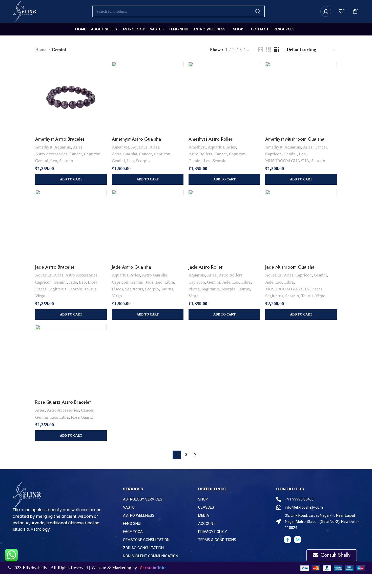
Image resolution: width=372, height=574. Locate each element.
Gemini (41, 160)
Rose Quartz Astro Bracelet (63, 402)
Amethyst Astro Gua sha (136, 139)
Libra (92, 282)
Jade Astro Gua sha (131, 267)
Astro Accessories (51, 154)
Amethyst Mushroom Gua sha (294, 139)
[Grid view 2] (260, 49)
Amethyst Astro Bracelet (59, 139)
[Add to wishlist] (103, 93)
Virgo (40, 295)
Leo (53, 160)
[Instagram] (297, 539)
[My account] (326, 11)
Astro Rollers (200, 154)
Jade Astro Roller (206, 267)
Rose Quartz (82, 417)
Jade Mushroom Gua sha (290, 267)
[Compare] (103, 70)
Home (41, 49)
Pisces (40, 289)
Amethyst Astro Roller (211, 139)
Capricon (92, 154)
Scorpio (66, 160)
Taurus (90, 289)
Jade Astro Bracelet (54, 267)
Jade (73, 282)
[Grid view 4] (276, 49)
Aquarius (62, 147)
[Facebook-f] (287, 539)
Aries (77, 147)
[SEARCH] (258, 11)
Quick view (103, 81)
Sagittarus (57, 289)
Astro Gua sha (124, 154)
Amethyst (43, 147)
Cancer (75, 154)
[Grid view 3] (268, 49)
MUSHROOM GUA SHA (287, 160)
